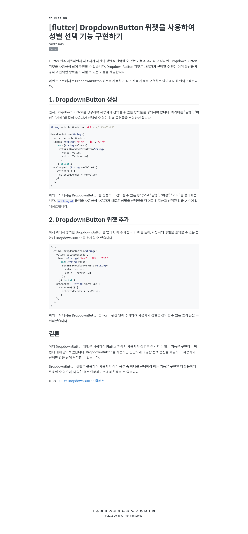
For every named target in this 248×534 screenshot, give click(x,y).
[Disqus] (124, 447)
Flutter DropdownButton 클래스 (80, 380)
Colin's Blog (58, 18)
